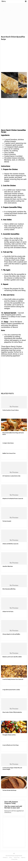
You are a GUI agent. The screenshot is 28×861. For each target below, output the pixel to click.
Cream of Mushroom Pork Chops (11, 745)
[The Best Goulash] (14, 513)
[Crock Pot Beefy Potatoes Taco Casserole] (14, 671)
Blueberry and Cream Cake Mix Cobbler (12, 657)
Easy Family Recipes (10, 855)
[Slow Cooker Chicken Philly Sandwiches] (14, 704)
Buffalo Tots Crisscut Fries (9, 453)
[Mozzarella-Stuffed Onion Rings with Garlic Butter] (14, 425)
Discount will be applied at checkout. (14, 811)
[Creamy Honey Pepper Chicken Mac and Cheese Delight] (14, 760)
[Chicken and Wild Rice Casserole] (14, 536)
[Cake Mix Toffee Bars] (14, 558)
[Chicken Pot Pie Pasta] (14, 603)
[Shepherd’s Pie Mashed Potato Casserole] (14, 490)
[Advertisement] (14, 19)
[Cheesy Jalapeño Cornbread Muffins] (14, 626)
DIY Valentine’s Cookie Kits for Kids (11, 476)
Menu (4, 1)
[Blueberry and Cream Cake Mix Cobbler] (14, 649)
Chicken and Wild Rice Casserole (10, 544)
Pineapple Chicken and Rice (9, 735)
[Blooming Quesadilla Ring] (14, 581)
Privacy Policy (14, 859)
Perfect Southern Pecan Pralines (11, 410)
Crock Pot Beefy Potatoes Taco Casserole (13, 679)
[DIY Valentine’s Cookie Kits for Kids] (14, 468)
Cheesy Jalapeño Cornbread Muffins (11, 634)
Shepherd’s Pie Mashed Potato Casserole (13, 498)
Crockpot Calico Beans (8, 443)
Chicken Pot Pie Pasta (8, 611)
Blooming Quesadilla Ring (9, 589)
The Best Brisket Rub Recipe (9, 790)
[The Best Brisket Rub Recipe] (14, 782)
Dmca (10, 857)
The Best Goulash (7, 521)
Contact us (5, 857)
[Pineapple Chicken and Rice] (14, 727)
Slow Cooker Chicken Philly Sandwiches (12, 712)
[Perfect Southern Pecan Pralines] (14, 402)
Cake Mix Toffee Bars (8, 566)
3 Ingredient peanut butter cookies (11, 689)
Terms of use (16, 857)
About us (23, 857)
